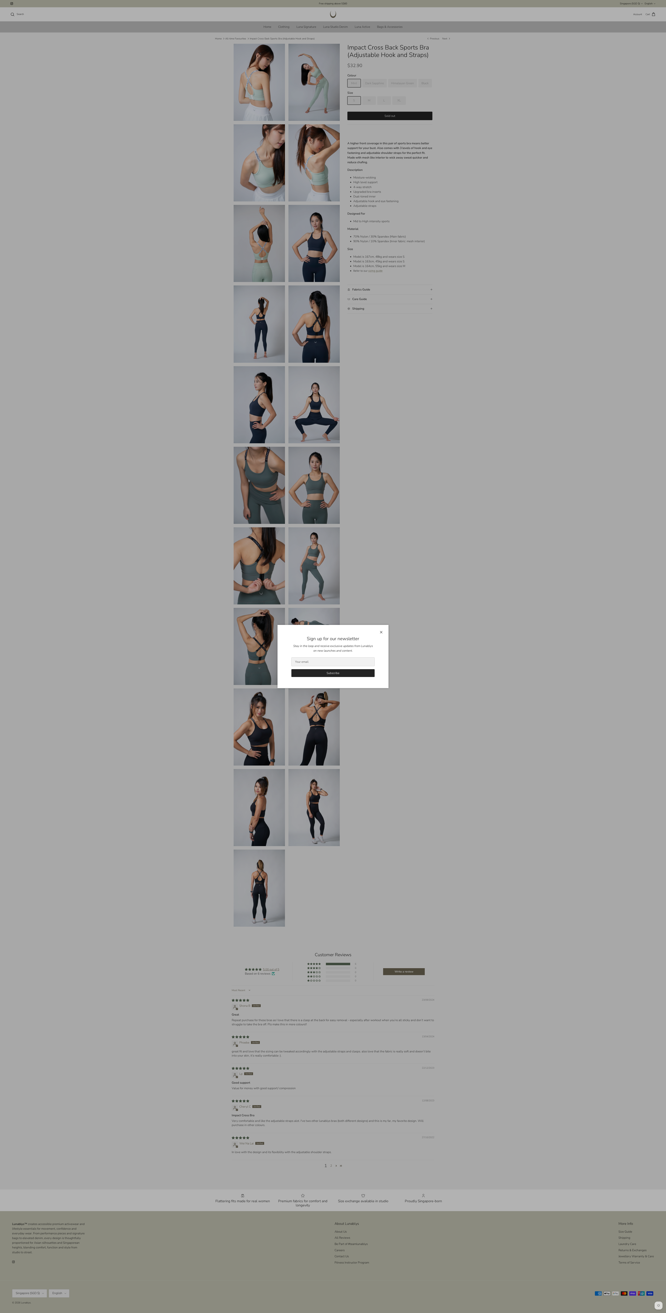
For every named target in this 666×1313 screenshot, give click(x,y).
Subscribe (333, 673)
